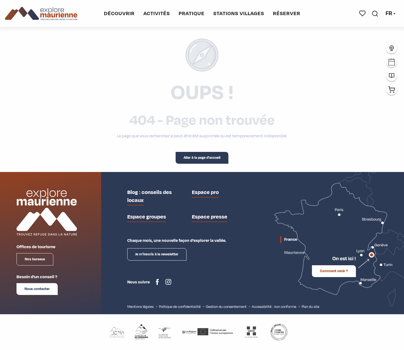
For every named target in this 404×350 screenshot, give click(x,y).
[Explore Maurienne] (41, 13)
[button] (375, 13)
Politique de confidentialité (180, 306)
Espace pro (205, 192)
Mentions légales (140, 306)
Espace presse (209, 217)
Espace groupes (146, 217)
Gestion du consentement (226, 306)
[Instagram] (168, 284)
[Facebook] (157, 284)
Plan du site (310, 306)
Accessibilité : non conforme (274, 306)
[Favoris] (362, 13)
